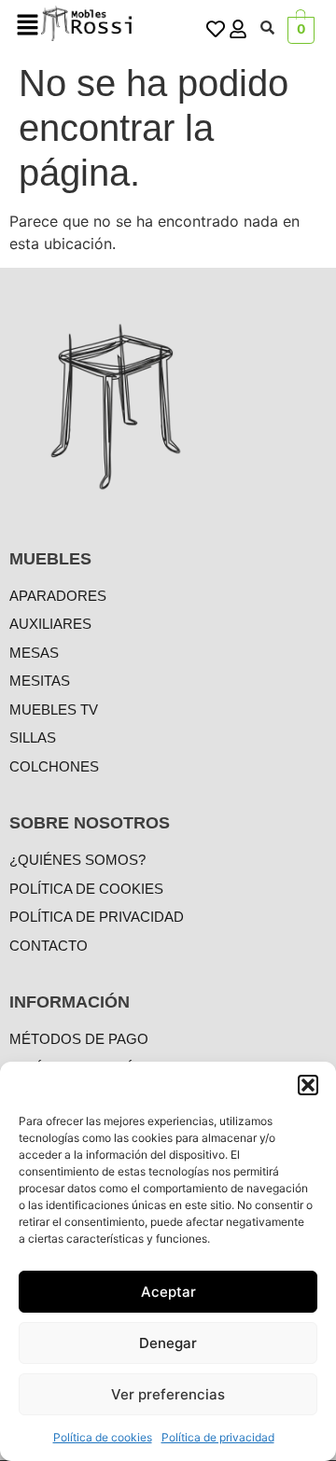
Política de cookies (102, 1437)
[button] (308, 1085)
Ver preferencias (168, 1394)
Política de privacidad (217, 1437)
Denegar (168, 1343)
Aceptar (168, 1292)
